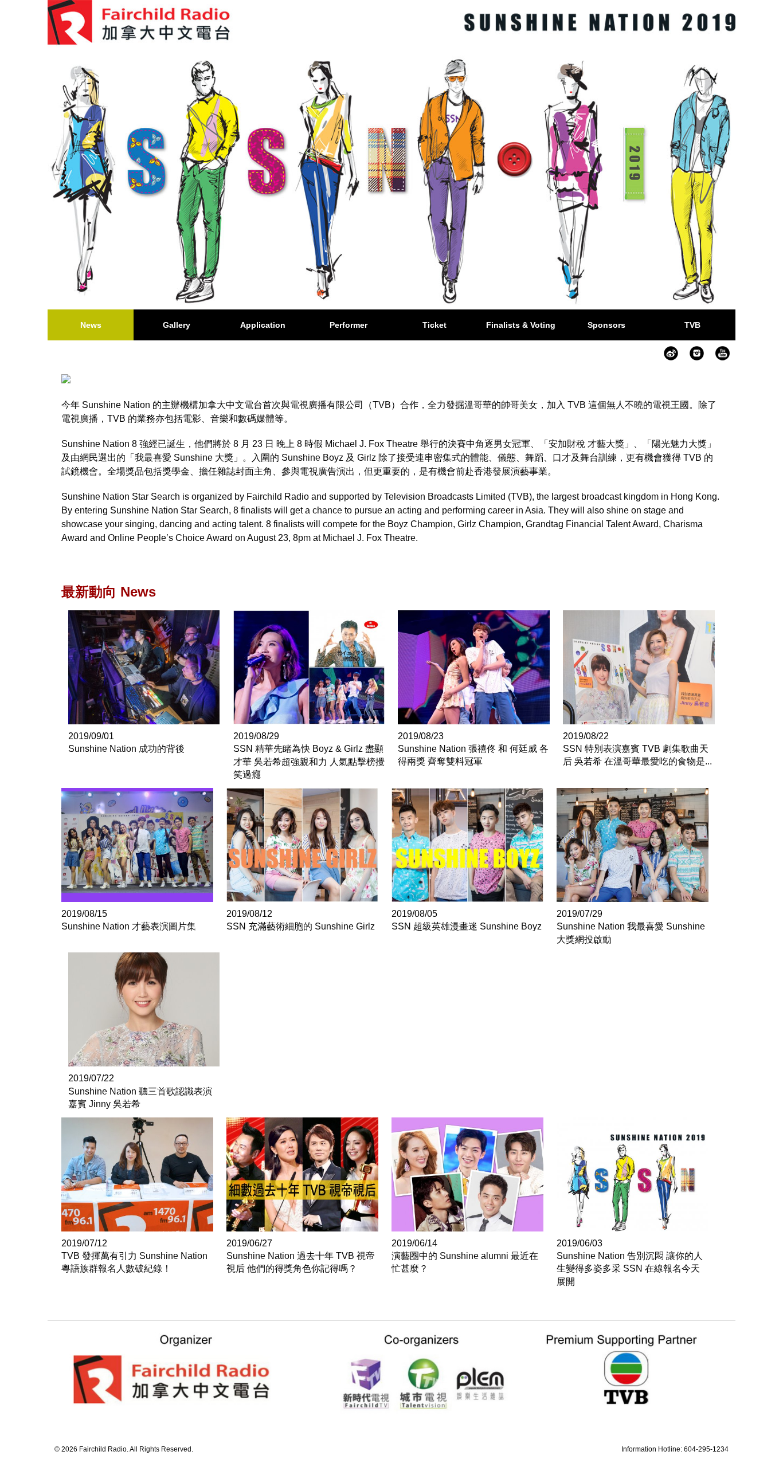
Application (262, 325)
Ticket (434, 325)
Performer (348, 325)
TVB (692, 325)
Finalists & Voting (520, 325)
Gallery (176, 325)
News (90, 325)
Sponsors (606, 325)
